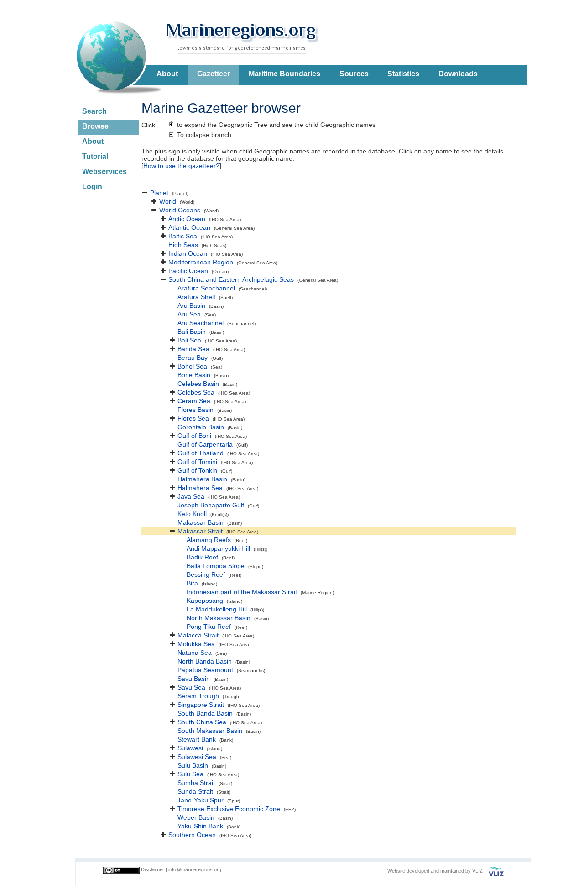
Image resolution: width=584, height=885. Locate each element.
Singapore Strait (200, 704)
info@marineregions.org (194, 869)
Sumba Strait (196, 782)
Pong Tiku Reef (209, 626)
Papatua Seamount (205, 670)
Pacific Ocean (188, 270)
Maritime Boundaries (284, 74)
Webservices (104, 171)
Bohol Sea (192, 366)
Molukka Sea (196, 644)
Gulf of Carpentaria (205, 444)
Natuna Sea (194, 652)
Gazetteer (213, 74)
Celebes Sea (195, 392)
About (167, 74)
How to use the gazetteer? (181, 165)
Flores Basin (195, 409)
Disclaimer (152, 869)
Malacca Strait (198, 635)
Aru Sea (189, 314)
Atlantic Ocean (189, 227)
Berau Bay (192, 357)
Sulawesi (190, 748)
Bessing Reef (206, 574)
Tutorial (95, 156)
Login (92, 186)
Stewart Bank (196, 739)
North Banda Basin (204, 661)
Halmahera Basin (202, 479)
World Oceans (179, 210)
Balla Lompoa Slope (216, 565)
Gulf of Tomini (197, 461)
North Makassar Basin (218, 618)
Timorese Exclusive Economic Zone (228, 808)
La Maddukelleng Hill (217, 609)
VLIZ (477, 871)
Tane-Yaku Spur (200, 800)
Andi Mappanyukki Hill (218, 548)
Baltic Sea (182, 236)
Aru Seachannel (200, 323)
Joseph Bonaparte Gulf (210, 505)
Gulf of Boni (194, 435)
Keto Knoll (192, 513)
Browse (95, 126)
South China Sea (201, 722)
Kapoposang (205, 600)
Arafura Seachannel (206, 288)
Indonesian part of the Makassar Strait (242, 591)
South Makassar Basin (209, 730)
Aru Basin (191, 305)
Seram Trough (198, 696)
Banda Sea (193, 349)
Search (94, 111)
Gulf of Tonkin (197, 470)
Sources (354, 74)
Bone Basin (193, 375)
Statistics (403, 74)
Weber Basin (195, 817)
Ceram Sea (193, 401)
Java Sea (190, 496)
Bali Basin (191, 331)
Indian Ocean (187, 253)
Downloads (458, 74)
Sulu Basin (192, 765)
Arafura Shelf (196, 296)
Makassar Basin (200, 522)
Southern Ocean (192, 834)
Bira (192, 583)
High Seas (183, 244)
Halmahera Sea (200, 487)
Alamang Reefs (209, 539)
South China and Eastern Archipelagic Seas (231, 279)
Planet (159, 192)
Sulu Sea (190, 774)
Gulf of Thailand (200, 453)
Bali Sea (189, 340)
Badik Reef (202, 557)
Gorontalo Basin (200, 427)
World (167, 201)
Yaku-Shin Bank (200, 826)
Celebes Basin (198, 383)
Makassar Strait (200, 531)
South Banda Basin (205, 713)
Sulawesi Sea (196, 756)
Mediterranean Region (200, 262)
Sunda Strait (195, 791)
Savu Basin (193, 678)
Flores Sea (193, 418)
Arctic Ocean (186, 218)
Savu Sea (191, 687)
